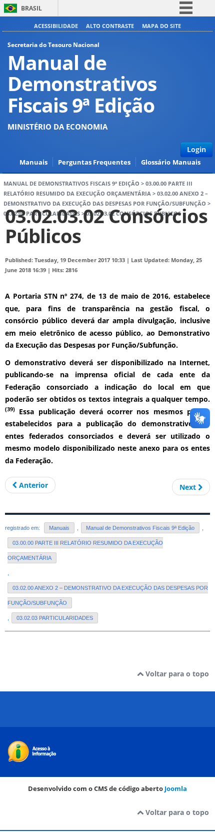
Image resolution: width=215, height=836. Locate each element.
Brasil (31, 8)
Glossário (155, 162)
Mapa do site (161, 26)
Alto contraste (110, 26)
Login (196, 149)
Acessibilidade (56, 26)
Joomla (175, 788)
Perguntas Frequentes (94, 162)
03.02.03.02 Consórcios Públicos (106, 226)
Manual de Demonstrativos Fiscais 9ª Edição (72, 183)
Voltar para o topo (176, 673)
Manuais (34, 162)
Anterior (32, 485)
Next (189, 487)
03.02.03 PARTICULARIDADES (54, 618)
